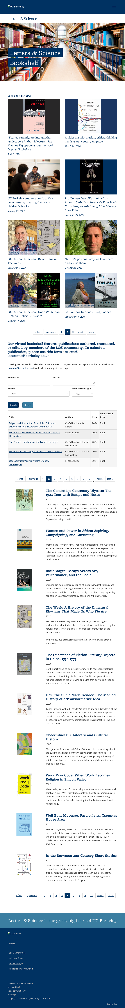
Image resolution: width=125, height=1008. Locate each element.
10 (92, 896)
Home (12, 943)
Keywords (13, 377)
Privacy (12, 994)
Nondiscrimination (16, 991)
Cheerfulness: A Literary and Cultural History (77, 737)
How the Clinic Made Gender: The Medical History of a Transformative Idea (81, 697)
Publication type (81, 388)
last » (92, 332)
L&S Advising (16, 963)
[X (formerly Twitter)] (10, 939)
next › (82, 332)
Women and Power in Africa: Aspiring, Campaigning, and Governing (77, 532)
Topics (11, 388)
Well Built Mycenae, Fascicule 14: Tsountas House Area (81, 817)
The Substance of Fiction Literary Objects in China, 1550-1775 (80, 656)
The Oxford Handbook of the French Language (33, 441)
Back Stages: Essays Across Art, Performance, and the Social (72, 572)
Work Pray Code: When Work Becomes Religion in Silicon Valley (78, 777)
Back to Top (112, 1004)
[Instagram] (22, 939)
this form (55, 351)
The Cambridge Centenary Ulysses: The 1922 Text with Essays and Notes (78, 492)
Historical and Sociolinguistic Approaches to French (35, 451)
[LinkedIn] (16, 939)
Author (57, 377)
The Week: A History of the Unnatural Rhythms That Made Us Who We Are (77, 609)
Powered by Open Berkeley (20, 983)
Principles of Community (21, 968)
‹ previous (52, 332)
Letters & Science (22, 18)
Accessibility (14, 987)
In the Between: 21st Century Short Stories (81, 855)
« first (39, 332)
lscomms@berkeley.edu (28, 355)
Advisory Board (16, 958)
